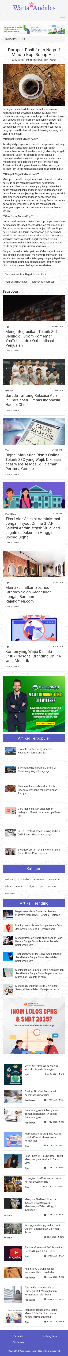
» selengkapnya (12, 351)
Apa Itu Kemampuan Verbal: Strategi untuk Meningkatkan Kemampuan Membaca (41, 1291)
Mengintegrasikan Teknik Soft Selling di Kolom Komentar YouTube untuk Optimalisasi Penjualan (32, 338)
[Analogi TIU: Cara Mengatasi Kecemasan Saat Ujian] (15, 1096)
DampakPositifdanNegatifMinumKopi (25, 274)
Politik (19, 886)
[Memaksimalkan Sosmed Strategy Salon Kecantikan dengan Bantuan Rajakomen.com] (34, 574)
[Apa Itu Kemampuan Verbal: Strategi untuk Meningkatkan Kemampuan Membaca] (15, 1294)
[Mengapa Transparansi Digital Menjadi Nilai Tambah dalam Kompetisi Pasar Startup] (15, 1315)
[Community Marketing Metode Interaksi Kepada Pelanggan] (15, 1074)
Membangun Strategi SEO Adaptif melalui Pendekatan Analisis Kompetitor (43, 1137)
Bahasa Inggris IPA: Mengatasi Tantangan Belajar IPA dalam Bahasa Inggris (41, 1114)
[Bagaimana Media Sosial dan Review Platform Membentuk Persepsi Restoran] (10, 914)
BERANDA (11, 38)
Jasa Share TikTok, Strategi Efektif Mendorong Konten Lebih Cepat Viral (44, 1159)
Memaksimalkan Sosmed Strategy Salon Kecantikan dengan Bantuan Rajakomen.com (28, 594)
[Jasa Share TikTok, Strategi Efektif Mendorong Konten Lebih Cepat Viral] (15, 1161)
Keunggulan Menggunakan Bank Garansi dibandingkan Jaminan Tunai (42, 1229)
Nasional (9, 391)
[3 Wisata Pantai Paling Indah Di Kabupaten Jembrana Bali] (13, 750)
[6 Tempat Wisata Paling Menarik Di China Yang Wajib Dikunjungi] (13, 769)
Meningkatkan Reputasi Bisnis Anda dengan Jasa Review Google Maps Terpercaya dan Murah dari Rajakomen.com (39, 973)
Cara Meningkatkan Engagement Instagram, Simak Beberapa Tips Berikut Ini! (40, 812)
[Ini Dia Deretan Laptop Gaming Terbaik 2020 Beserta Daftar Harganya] (13, 832)
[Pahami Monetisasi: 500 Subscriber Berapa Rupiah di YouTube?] (15, 1253)
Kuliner (8, 886)
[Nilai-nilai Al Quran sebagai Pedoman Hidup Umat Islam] (15, 1272)
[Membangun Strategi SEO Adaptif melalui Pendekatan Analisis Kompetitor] (15, 1139)
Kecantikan (54, 879)
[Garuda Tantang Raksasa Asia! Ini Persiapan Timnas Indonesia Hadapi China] (34, 373)
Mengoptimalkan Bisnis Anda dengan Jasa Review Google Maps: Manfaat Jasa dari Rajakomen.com (38, 941)
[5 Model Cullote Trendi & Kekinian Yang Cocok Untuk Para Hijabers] (13, 851)
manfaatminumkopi (16, 281)
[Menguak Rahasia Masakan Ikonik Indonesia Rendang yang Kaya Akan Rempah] (13, 788)
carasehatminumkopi (43, 281)
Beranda (18, 1336)
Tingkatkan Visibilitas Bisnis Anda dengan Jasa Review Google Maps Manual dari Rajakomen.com (38, 957)
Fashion (9, 879)
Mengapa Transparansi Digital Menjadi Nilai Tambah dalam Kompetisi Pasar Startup (41, 1313)
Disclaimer (18, 1342)
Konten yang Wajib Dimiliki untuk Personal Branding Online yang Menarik (33, 656)
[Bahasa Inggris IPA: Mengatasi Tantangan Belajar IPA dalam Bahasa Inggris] (15, 1114)
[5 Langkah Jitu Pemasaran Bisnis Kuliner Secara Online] (15, 1184)
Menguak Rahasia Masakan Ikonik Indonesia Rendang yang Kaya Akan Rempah (37, 790)
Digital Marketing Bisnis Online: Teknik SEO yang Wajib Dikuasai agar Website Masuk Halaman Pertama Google (33, 462)
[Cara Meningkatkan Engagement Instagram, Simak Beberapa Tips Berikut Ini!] (13, 810)
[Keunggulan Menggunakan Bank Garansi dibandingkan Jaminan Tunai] (15, 1228)
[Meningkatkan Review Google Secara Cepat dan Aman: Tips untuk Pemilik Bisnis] (10, 927)
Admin (53, 60)
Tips (7, 327)
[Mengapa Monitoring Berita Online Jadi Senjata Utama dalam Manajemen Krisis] (10, 989)
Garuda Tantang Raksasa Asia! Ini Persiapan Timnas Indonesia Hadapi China (32, 400)
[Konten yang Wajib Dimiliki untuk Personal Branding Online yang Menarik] (34, 633)
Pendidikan (10, 514)
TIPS (23, 38)
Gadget (30, 886)
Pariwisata (39, 879)
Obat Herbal (23, 879)
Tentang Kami (49, 1336)
